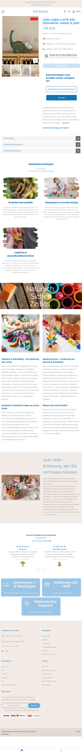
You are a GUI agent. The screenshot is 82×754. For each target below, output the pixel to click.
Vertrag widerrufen (48, 678)
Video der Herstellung (49, 654)
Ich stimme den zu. (22, 710)
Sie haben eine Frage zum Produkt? (56, 128)
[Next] (36, 40)
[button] (39, 569)
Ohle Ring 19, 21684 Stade (13, 636)
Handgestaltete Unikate (49, 647)
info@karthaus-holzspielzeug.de (15, 641)
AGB (3, 681)
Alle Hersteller (46, 636)
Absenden (61, 97)
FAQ (3, 670)
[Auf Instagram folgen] (7, 651)
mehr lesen (65, 123)
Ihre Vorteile (45, 643)
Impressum (5, 678)
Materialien (45, 651)
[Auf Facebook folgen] (3, 651)
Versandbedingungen (49, 670)
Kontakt (4, 674)
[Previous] (5, 40)
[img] (41, 537)
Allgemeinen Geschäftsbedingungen (26, 710)
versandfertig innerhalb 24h (42, 5)
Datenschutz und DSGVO (9, 685)
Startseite (45, 640)
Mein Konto (45, 667)
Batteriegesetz (46, 685)
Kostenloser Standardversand (37, 2)
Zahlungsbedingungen (49, 681)
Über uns (4, 667)
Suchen (78, 731)
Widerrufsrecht (46, 674)
